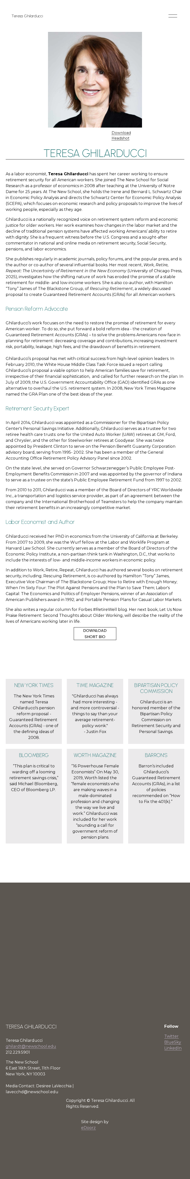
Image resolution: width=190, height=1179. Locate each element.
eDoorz (88, 1127)
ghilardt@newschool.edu (31, 1046)
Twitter (171, 1036)
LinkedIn (173, 1048)
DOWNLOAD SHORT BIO (95, 634)
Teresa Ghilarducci (27, 16)
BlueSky (172, 1042)
